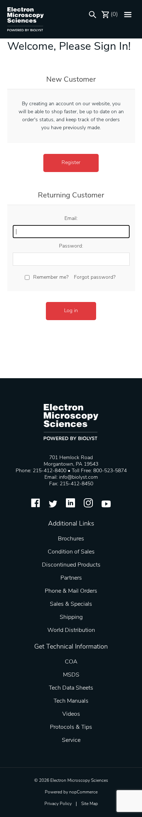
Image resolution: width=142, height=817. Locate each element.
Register (71, 163)
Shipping (71, 617)
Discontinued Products (71, 565)
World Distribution (71, 630)
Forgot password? (94, 277)
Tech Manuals (71, 701)
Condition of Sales (71, 552)
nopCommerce (83, 792)
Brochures (71, 539)
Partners (71, 578)
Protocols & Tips (71, 727)
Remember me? (50, 277)
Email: (71, 218)
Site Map (89, 804)
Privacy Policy (58, 804)
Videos (71, 714)
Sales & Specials (71, 604)
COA (71, 662)
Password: (71, 246)
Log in (71, 311)
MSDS (71, 675)
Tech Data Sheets (71, 688)
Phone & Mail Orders (71, 591)
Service (71, 740)
